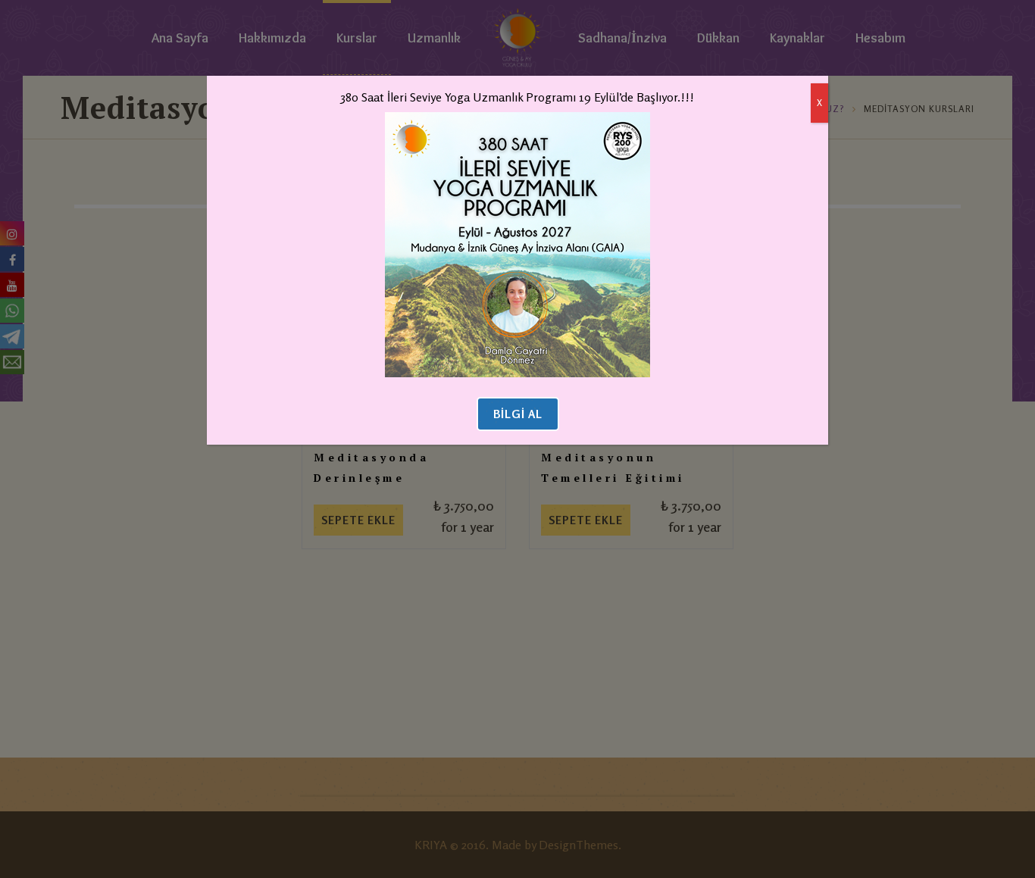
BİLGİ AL (518, 414)
